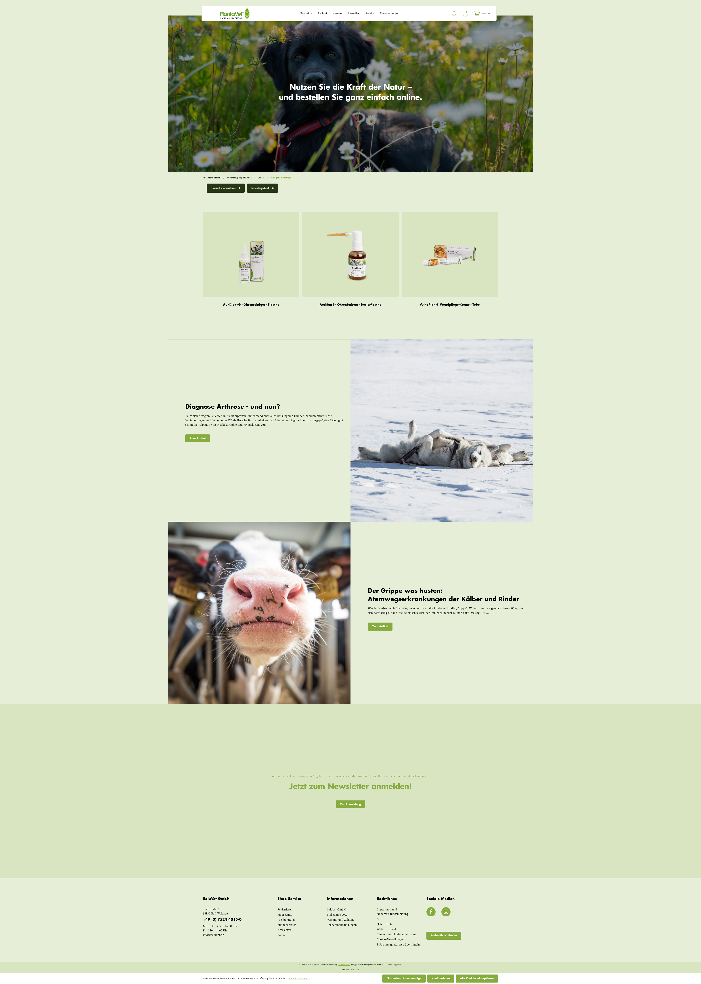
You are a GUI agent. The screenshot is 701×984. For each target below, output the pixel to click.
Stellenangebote (337, 914)
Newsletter (284, 930)
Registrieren (284, 909)
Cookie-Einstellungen (390, 939)
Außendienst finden (444, 935)
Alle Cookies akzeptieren (477, 978)
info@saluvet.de (213, 935)
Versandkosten (344, 965)
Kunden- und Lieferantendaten (396, 934)
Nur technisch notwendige (404, 978)
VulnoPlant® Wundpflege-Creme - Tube (450, 304)
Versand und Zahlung (340, 919)
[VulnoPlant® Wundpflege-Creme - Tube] (449, 254)
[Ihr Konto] (465, 13)
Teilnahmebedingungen (342, 925)
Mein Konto (284, 914)
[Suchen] (454, 13)
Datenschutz (384, 924)
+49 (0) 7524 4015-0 (222, 919)
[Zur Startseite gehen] (242, 13)
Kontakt (282, 935)
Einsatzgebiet (260, 188)
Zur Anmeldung (350, 804)
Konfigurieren (441, 978)
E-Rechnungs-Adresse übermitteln (398, 944)
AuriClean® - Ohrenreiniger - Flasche (251, 304)
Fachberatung (286, 919)
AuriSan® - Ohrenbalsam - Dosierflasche (350, 304)
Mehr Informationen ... (299, 978)
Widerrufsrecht (386, 929)
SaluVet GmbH (336, 909)
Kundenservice (286, 925)
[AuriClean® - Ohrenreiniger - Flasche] (251, 254)
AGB (379, 919)
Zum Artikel (198, 438)
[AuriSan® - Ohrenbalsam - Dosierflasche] (350, 254)
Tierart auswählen (223, 188)
